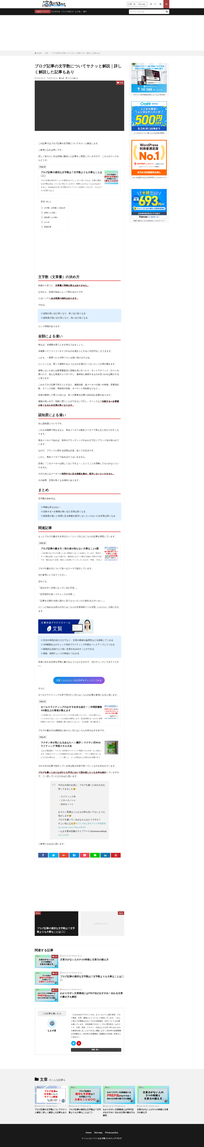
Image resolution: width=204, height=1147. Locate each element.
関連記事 (46, 227)
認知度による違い (49, 217)
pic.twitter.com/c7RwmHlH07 (72, 827)
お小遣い (78, 11)
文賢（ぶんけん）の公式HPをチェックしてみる (79, 680)
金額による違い (49, 212)
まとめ (45, 222)
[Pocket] (85, 855)
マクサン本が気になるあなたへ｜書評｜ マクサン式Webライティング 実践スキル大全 (71, 744)
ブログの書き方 (67, 11)
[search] (166, 11)
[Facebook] (43, 855)
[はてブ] (74, 855)
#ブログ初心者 (83, 823)
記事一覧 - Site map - (137, 4)
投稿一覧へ (95, 1049)
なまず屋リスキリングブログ (110, 1138)
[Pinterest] (116, 855)
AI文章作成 (55, 11)
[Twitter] (53, 855)
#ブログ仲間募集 (98, 823)
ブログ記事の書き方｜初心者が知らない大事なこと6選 (70, 548)
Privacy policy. (111, 1132)
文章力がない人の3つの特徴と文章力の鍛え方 (84, 959)
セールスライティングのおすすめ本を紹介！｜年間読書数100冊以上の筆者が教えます (71, 708)
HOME (39, 53)
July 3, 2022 (63, 835)
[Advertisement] (102, 32)
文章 (46, 53)
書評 (85, 11)
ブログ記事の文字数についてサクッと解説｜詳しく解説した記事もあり (76, 53)
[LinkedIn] (105, 855)
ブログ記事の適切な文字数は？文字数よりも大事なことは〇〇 (71, 174)
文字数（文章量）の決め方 (53, 208)
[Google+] (64, 855)
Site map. (98, 1132)
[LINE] (95, 855)
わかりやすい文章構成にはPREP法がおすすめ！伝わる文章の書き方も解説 (91, 995)
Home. (89, 1132)
